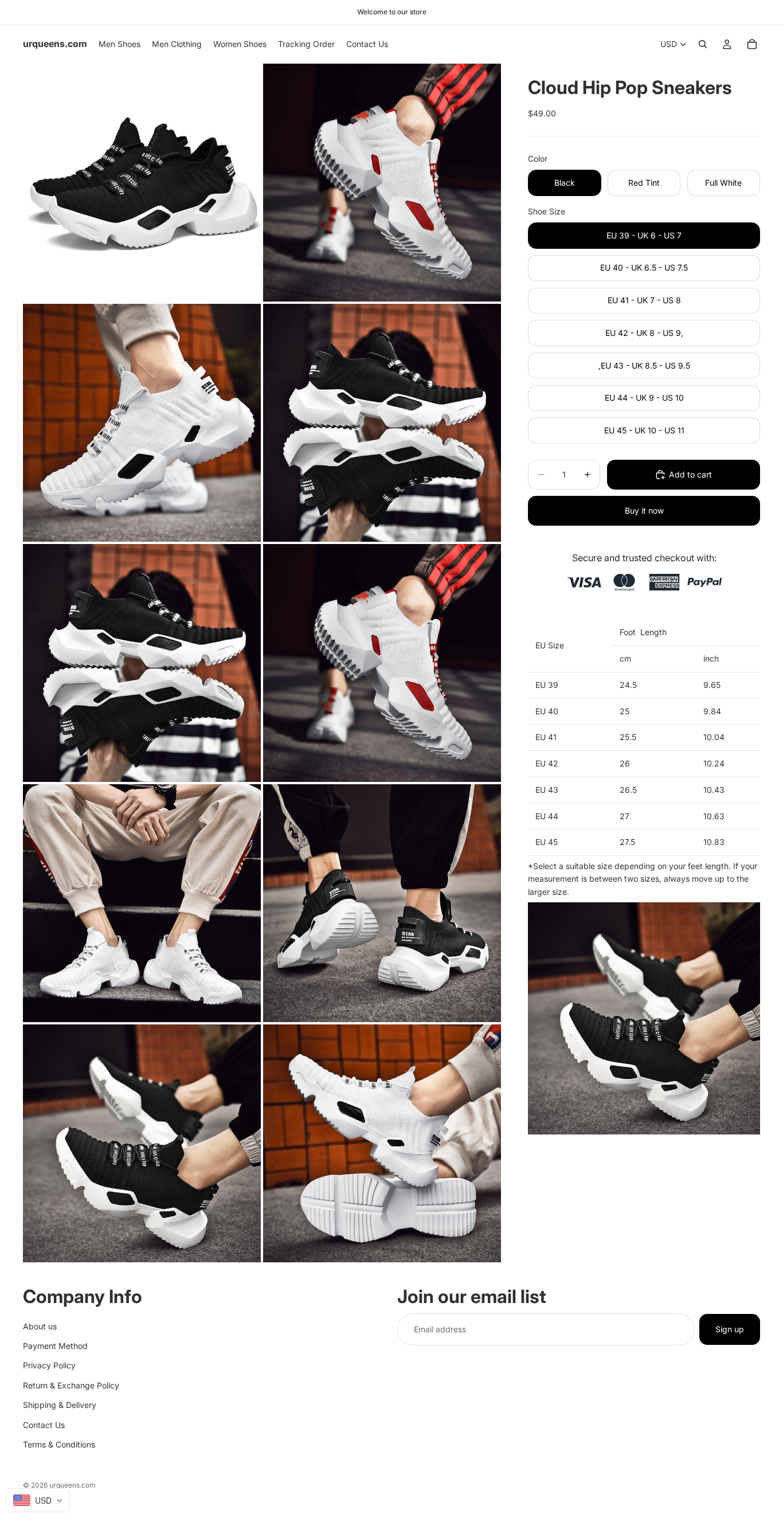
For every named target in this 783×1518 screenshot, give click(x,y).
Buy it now (644, 510)
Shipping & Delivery (59, 1405)
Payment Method (55, 1345)
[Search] (702, 44)
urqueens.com (72, 1485)
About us (40, 1326)
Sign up (729, 1328)
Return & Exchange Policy (71, 1385)
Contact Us (44, 1424)
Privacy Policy (49, 1365)
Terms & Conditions (59, 1444)
